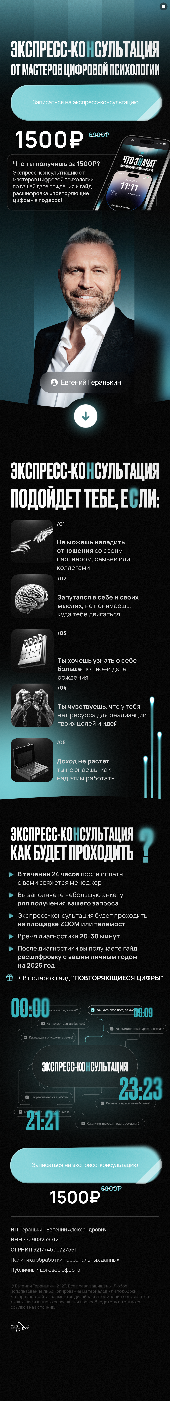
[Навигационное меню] (163, 6)
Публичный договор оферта (45, 1269)
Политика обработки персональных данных (65, 1259)
